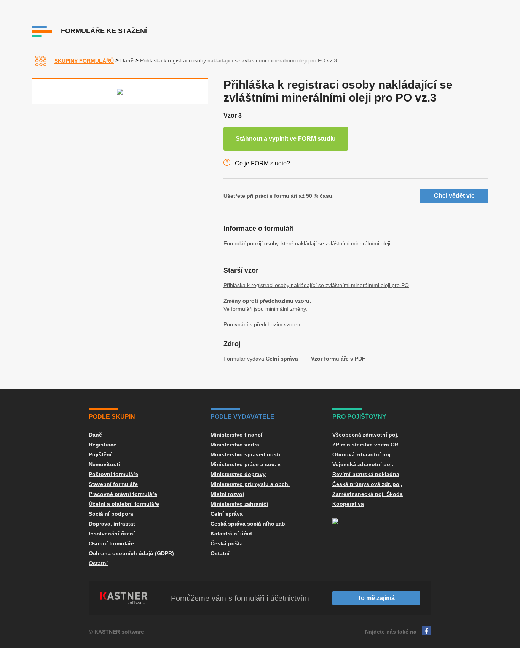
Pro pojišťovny (359, 416)
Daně (127, 60)
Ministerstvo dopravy (238, 474)
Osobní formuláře (111, 543)
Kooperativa (348, 504)
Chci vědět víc (454, 195)
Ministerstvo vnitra (235, 445)
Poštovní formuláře (113, 474)
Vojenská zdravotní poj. (362, 464)
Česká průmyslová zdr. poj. (367, 484)
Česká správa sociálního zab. (249, 524)
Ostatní (98, 563)
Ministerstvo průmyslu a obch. (250, 484)
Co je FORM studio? (262, 163)
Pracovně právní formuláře (123, 494)
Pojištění (100, 454)
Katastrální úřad (231, 533)
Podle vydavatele (242, 416)
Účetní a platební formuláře (124, 504)
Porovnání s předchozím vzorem (262, 324)
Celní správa (282, 359)
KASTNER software (119, 632)
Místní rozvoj (227, 494)
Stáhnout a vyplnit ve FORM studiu (286, 138)
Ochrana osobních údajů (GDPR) (131, 553)
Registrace (102, 445)
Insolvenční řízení (112, 533)
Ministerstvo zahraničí (239, 504)
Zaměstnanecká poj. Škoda (367, 494)
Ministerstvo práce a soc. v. (246, 464)
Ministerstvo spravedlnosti (245, 454)
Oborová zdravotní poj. (362, 454)
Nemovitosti (104, 464)
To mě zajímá (376, 598)
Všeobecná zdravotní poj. (365, 435)
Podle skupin (112, 416)
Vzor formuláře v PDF (338, 359)
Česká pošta (227, 543)
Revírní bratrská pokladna (365, 474)
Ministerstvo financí (236, 435)
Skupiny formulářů (84, 61)
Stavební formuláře (113, 484)
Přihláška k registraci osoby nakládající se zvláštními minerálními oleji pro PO (316, 285)
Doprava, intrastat (112, 524)
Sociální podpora (111, 514)
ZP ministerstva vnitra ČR (365, 445)
